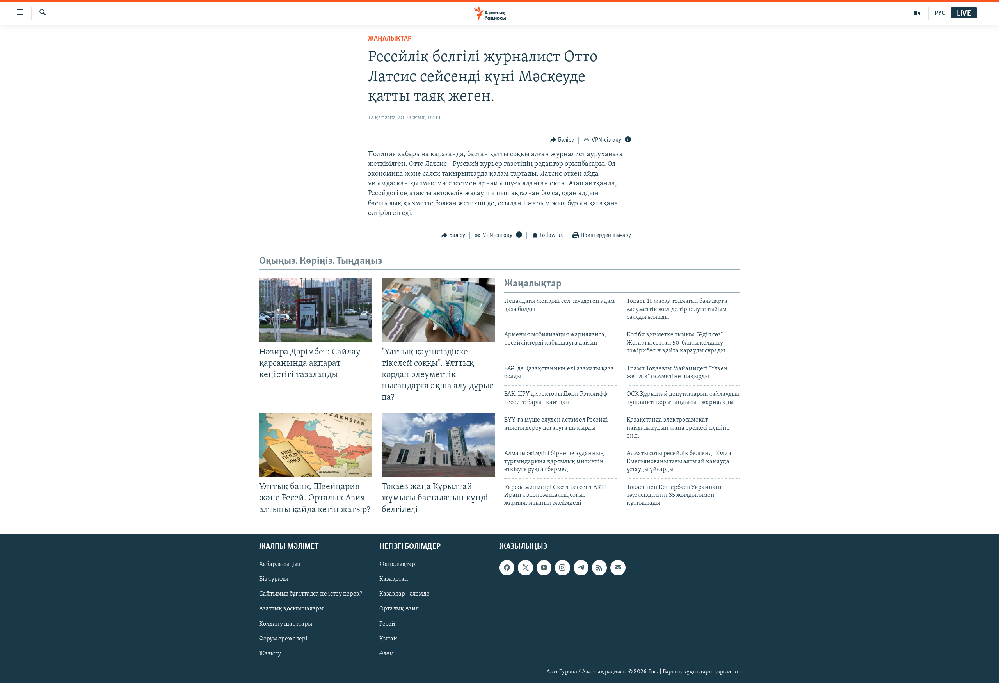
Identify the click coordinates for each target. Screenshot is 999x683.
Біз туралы (273, 579)
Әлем (386, 653)
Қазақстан (393, 579)
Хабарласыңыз (279, 564)
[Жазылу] (617, 567)
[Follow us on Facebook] (507, 567)
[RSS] (599, 567)
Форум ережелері (283, 638)
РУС (940, 13)
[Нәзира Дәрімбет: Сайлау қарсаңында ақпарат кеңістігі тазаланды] (315, 310)
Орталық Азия (399, 609)
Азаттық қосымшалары (291, 609)
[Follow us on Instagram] (562, 567)
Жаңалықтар (397, 564)
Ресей (387, 624)
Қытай (388, 638)
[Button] (562, 140)
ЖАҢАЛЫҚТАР (390, 39)
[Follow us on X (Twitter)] (525, 567)
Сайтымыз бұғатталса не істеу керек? (310, 594)
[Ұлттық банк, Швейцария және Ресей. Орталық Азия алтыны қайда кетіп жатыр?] (315, 445)
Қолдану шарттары (285, 624)
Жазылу (270, 653)
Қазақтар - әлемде (404, 594)
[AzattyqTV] (917, 13)
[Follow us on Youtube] (544, 567)
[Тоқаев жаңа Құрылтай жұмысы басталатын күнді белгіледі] (438, 445)
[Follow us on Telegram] (581, 567)
